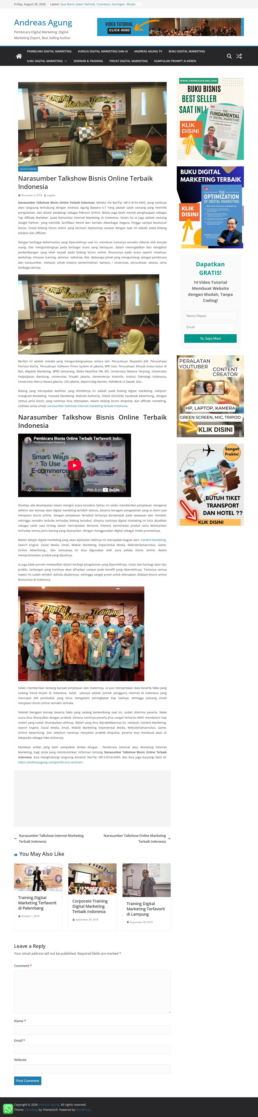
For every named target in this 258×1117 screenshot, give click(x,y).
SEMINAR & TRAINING (88, 61)
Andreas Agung (43, 22)
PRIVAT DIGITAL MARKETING (128, 61)
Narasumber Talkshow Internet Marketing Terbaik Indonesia (51, 838)
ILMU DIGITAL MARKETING (45, 61)
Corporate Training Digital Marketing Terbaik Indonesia (90, 906)
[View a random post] (239, 56)
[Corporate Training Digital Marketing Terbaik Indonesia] (92, 866)
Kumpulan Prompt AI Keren (175, 61)
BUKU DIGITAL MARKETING (187, 51)
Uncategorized (28, 169)
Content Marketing (153, 540)
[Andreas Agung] (19, 56)
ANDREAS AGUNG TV (148, 51)
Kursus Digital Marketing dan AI (103, 51)
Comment (23, 966)
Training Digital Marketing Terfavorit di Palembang (37, 903)
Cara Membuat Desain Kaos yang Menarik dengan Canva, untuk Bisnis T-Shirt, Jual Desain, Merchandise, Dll (99, 4)
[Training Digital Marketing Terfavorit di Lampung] (147, 866)
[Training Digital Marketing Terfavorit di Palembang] (38, 866)
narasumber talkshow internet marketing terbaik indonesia (87, 406)
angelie (51, 195)
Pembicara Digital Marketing (49, 51)
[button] (65, 61)
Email (19, 1040)
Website (20, 1060)
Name (20, 1021)
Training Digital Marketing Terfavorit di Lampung (146, 909)
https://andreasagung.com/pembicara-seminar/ (50, 762)
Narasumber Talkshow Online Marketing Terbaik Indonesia (135, 838)
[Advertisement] (92, 798)
